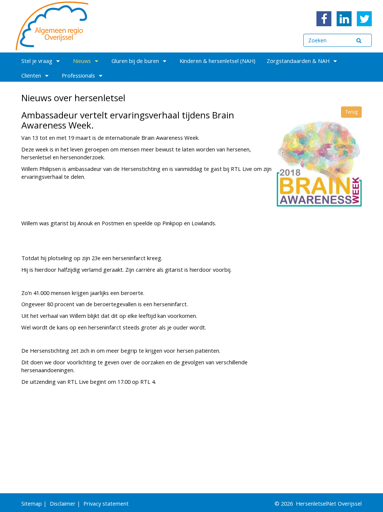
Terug (351, 112)
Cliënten (31, 75)
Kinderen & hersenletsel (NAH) (217, 60)
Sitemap (31, 503)
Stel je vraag (36, 60)
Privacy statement (106, 503)
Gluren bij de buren (135, 60)
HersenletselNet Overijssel (329, 503)
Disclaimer (63, 503)
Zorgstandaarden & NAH (298, 60)
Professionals (78, 75)
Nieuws (82, 60)
